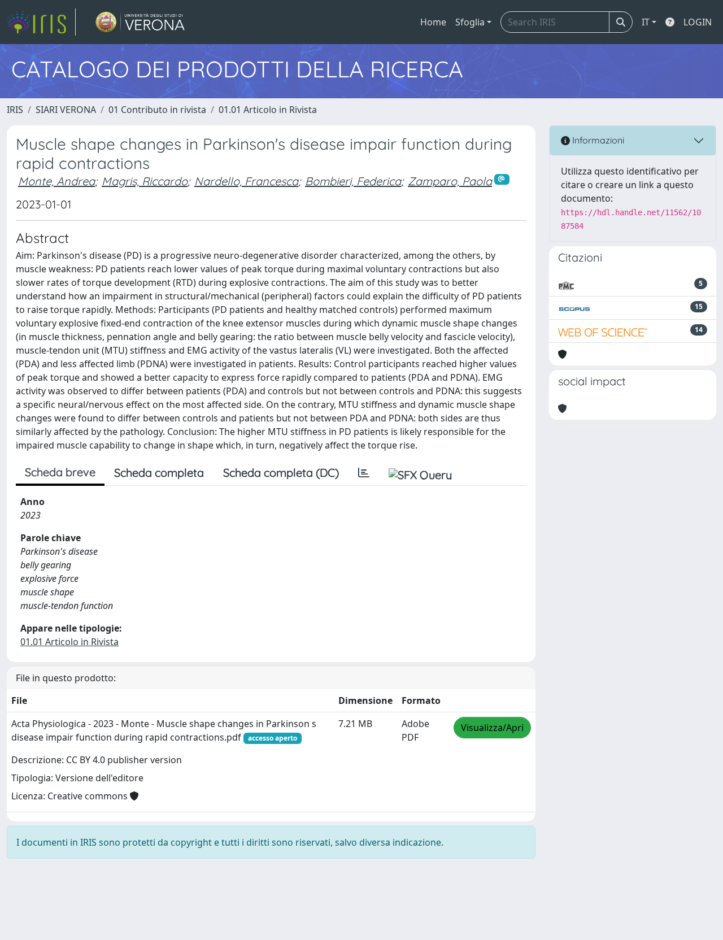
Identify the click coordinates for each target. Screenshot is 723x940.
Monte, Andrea (56, 181)
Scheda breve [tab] (60, 472)
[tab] (364, 473)
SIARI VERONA (66, 109)
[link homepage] (41, 22)
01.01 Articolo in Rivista (268, 109)
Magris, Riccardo (145, 181)
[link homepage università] (140, 22)
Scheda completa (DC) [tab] (281, 472)
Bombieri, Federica (353, 181)
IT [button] (646, 22)
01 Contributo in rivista (157, 109)
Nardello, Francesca (246, 181)
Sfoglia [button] (470, 22)
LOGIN (697, 22)
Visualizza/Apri (492, 727)
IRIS (15, 109)
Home (433, 22)
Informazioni (597, 140)
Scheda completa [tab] (159, 472)
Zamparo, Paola (450, 181)
